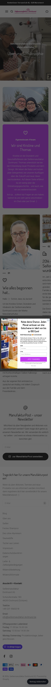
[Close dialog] (48, 320)
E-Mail (21, 351)
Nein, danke (33, 365)
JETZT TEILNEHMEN (33, 359)
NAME (21, 345)
